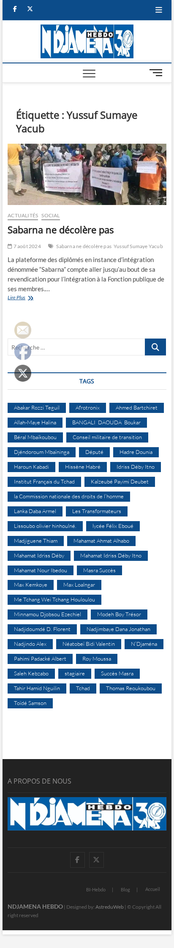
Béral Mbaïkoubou (35, 437)
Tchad (83, 688)
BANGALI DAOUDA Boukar (106, 422)
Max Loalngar (79, 584)
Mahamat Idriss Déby (39, 555)
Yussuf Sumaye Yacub (138, 246)
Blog (125, 889)
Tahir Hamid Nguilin (37, 688)
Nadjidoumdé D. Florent (42, 629)
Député (94, 451)
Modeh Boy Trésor (119, 614)
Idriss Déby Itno (136, 466)
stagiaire (75, 673)
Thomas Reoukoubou (130, 688)
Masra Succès (99, 570)
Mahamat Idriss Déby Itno (110, 555)
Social (50, 215)
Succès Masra (117, 673)
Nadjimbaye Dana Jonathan (118, 629)
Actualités (23, 215)
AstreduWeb (109, 907)
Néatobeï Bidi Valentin (89, 643)
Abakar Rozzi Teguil (37, 407)
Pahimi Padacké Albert (40, 658)
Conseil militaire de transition (107, 437)
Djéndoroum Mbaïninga (41, 451)
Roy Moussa (96, 658)
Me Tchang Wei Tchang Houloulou (54, 599)
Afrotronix (88, 407)
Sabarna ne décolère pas (61, 229)
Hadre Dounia (136, 451)
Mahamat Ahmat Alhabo (101, 540)
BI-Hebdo (96, 889)
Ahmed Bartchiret (137, 407)
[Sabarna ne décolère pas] (87, 174)
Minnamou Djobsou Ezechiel (47, 614)
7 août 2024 (26, 246)
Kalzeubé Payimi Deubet (120, 481)
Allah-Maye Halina (35, 422)
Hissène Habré (83, 466)
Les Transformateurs (96, 511)
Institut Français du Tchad (44, 481)
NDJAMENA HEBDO (35, 906)
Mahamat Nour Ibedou (40, 570)
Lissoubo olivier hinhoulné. (45, 525)
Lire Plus (25, 298)
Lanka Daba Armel (35, 511)
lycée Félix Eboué (112, 525)
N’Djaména (144, 643)
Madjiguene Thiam (35, 540)
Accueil (152, 889)
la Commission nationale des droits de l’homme (69, 496)
